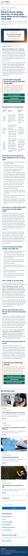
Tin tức (4, 519)
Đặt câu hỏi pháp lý (6, 541)
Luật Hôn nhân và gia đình (8, 527)
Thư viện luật (8, 552)
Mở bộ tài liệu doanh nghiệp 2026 (14, 382)
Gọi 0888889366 (14, 98)
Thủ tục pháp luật (6, 524)
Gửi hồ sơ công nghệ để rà (14, 95)
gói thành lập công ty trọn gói (13, 337)
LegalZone (3, 7)
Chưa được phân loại (11, 7)
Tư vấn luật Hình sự (7, 530)
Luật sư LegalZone (16, 552)
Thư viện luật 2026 (6, 516)
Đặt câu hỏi (23, 552)
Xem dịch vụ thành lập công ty (14, 101)
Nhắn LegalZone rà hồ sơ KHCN (14, 376)
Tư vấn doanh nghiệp (7, 522)
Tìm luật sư (14, 508)
